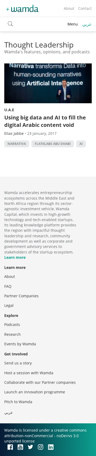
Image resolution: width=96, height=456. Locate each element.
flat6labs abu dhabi (53, 143)
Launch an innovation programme (34, 391)
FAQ (7, 286)
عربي (87, 24)
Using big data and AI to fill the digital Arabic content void (45, 121)
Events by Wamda (20, 343)
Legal (9, 305)
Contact (85, 8)
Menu (72, 24)
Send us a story (18, 362)
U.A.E (9, 109)
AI (81, 143)
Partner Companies (21, 295)
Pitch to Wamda (18, 401)
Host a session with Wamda (28, 372)
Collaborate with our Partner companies (40, 382)
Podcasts (12, 324)
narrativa (16, 143)
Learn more (15, 257)
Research (12, 334)
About (69, 8)
